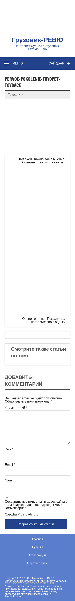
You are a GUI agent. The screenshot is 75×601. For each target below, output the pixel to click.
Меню (17, 63)
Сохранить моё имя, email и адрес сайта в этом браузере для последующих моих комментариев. (36, 505)
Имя (9, 449)
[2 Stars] (40, 210)
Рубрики (37, 547)
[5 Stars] (40, 302)
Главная (37, 539)
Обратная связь (37, 563)
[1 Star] (40, 179)
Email (10, 464)
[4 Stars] (40, 271)
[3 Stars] (40, 240)
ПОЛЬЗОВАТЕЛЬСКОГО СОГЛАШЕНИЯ (29, 583)
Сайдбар (56, 63)
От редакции (37, 555)
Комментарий (16, 408)
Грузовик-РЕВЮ (37, 39)
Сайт (8, 480)
